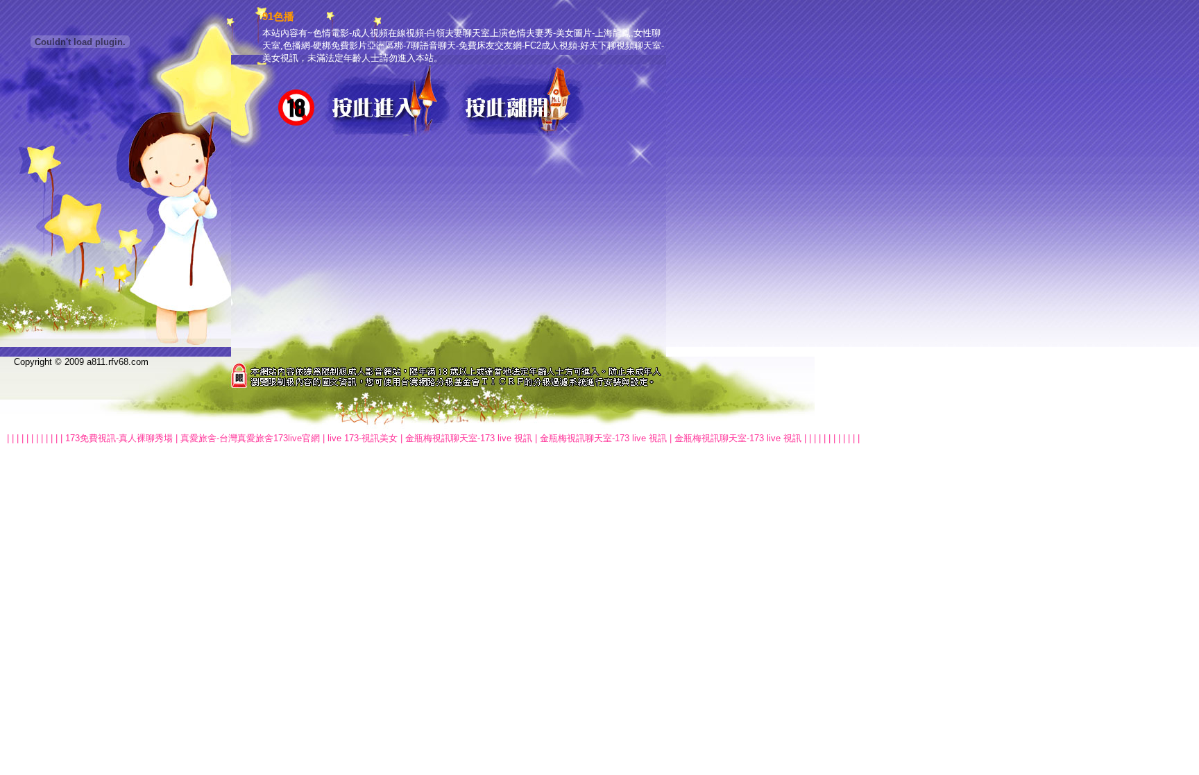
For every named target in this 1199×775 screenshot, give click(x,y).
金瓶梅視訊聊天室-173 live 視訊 (468, 438)
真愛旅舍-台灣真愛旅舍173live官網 (250, 438)
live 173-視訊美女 (363, 438)
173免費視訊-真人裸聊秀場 (119, 438)
